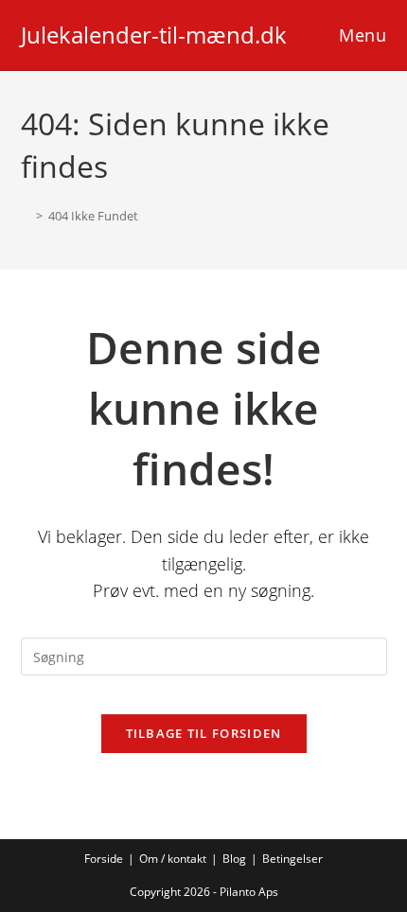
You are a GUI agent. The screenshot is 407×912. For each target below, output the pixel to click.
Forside (103, 859)
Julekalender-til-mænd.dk (154, 34)
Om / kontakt (172, 859)
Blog (234, 859)
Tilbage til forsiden (204, 733)
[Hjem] (25, 215)
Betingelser (292, 859)
